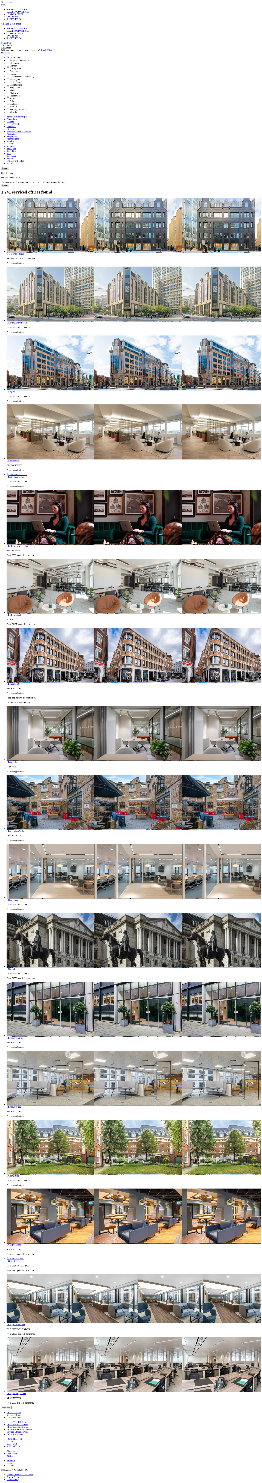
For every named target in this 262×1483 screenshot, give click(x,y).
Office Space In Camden (17, 1424)
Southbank (14, 104)
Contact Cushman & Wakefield (20, 1474)
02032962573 (7, 45)
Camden (13, 66)
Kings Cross (14, 82)
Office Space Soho (15, 1434)
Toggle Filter (46, 50)
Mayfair (13, 90)
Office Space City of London (19, 1429)
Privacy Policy (13, 1477)
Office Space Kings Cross (18, 1427)
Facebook (11, 1460)
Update (5, 168)
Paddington (14, 96)
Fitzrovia (13, 74)
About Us (11, 1451)
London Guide (15, 14)
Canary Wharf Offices (16, 1422)
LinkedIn (10, 1465)
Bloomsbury (14, 63)
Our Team (12, 17)
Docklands (14, 71)
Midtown (13, 93)
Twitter (10, 1463)
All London (14, 57)
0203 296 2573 (13, 1446)
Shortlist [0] (14, 19)
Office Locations (14, 1412)
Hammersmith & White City (21, 76)
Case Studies (12, 1453)
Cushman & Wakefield (11, 24)
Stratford (13, 106)
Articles (10, 1456)
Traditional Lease (14, 1417)
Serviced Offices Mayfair (17, 1432)
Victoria (13, 112)
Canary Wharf (15, 68)
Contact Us (6, 43)
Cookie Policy (13, 1479)
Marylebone (14, 87)
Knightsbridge (15, 85)
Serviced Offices (17, 9)
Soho (11, 101)
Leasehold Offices (18, 12)
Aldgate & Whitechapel (19, 60)
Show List (5, 53)
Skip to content (7, 2)
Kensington (14, 79)
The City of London (18, 109)
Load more (6, 1408)
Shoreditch (14, 98)
